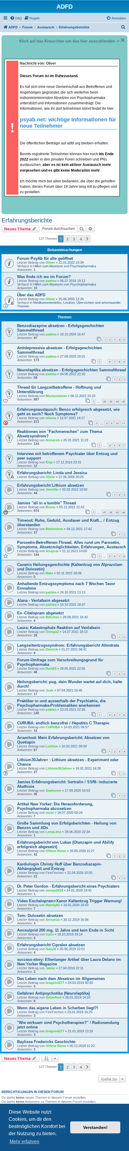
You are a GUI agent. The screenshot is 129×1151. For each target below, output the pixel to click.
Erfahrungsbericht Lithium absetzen (50, 485)
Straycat (52, 551)
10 (117, 423)
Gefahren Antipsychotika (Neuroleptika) (53, 993)
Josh (49, 690)
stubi (50, 812)
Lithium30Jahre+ (59, 768)
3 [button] (74, 239)
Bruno (51, 507)
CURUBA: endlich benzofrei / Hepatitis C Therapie (63, 723)
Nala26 (51, 949)
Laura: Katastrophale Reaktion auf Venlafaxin (58, 627)
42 (104, 401)
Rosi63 (51, 668)
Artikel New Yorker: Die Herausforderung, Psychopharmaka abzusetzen (55, 806)
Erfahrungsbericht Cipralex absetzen (51, 945)
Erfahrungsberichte (27, 220)
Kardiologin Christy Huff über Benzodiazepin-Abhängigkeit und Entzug (59, 866)
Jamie (50, 968)
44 (117, 401)
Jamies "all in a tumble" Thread (46, 503)
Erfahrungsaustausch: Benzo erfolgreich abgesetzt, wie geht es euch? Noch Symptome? (68, 411)
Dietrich (52, 649)
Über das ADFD (31, 295)
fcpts (50, 934)
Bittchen (52, 617)
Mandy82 (53, 905)
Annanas (53, 919)
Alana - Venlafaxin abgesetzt (43, 600)
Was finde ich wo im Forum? (44, 276)
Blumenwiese (56, 396)
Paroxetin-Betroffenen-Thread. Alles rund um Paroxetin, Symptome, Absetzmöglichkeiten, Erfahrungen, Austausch (71, 544)
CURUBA (53, 727)
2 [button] (67, 239)
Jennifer (52, 489)
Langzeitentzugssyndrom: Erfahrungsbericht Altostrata (68, 645)
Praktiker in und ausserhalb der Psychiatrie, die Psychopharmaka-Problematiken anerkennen (61, 703)
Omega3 (52, 631)
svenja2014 (54, 890)
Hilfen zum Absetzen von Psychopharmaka (64, 266)
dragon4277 (55, 982)
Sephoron (53, 790)
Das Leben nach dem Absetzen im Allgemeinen (61, 978)
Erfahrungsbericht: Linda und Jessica (52, 473)
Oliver (50, 262)
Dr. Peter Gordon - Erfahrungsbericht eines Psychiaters (68, 886)
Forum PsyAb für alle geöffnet (45, 258)
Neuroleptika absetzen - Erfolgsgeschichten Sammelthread (71, 370)
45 (123, 401)
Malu (49, 573)
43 (110, 401)
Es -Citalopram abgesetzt (40, 613)
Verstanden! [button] (95, 1127)
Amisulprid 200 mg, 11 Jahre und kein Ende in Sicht (65, 930)
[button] (87, 238)
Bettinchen (54, 529)
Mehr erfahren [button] (24, 1141)
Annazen (53, 440)
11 (123, 423)
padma (51, 281)
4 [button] (81, 239)
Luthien (52, 746)
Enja (49, 462)
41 (104, 512)
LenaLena (53, 832)
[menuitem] (16, 18)
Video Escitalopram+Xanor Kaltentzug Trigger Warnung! (69, 901)
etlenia (51, 418)
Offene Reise (56, 851)
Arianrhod (54, 997)
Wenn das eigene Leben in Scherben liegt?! (57, 1008)
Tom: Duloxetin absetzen (40, 915)
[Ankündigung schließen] (122, 40)
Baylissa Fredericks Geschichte (46, 1041)
